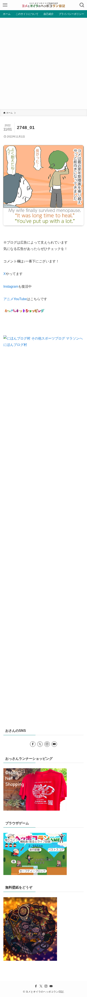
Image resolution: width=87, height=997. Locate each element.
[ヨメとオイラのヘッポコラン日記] (43, 5)
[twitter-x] (40, 744)
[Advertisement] (43, 63)
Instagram (10, 286)
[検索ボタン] (82, 5)
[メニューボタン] (5, 5)
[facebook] (32, 744)
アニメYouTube (15, 299)
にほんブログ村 (15, 345)
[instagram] (47, 744)
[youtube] (54, 744)
